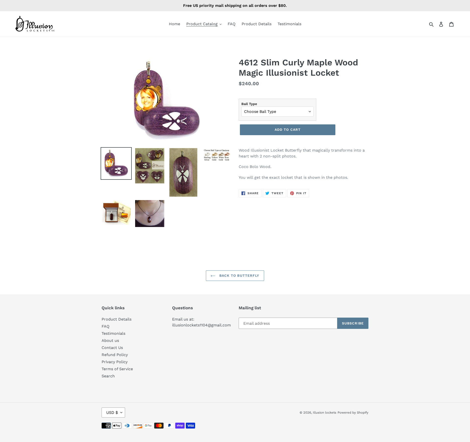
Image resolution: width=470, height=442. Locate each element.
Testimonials (113, 333)
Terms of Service (117, 369)
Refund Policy (115, 354)
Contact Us (112, 347)
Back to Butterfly (238, 275)
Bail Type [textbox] (249, 104)
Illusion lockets (324, 412)
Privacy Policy (115, 361)
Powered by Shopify (353, 412)
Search (108, 376)
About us (110, 340)
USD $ (112, 412)
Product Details (116, 319)
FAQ (105, 326)
